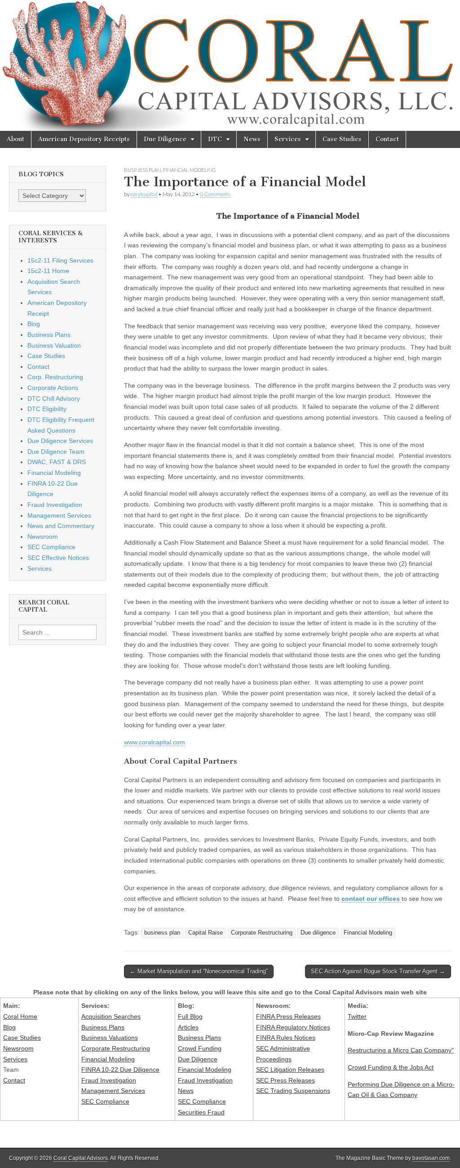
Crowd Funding (199, 1048)
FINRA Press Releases (288, 1016)
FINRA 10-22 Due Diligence (120, 1069)
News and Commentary (60, 525)
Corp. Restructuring (55, 376)
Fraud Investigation (54, 504)
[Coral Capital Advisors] (230, 65)
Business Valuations (109, 1037)
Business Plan (142, 170)
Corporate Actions (52, 387)
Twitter (357, 1016)
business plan (162, 933)
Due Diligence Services (60, 440)
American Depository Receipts (84, 139)
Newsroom (42, 536)
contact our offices (371, 898)
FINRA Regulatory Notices (293, 1027)
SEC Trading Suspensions (293, 1090)
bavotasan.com (431, 1158)
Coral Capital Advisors (80, 1158)
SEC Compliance (51, 546)
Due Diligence (165, 139)
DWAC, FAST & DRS (56, 461)
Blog (33, 323)
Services (287, 139)
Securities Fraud (201, 1112)
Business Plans (49, 334)
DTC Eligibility (46, 408)
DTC (215, 139)
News (252, 139)
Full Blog (190, 1016)
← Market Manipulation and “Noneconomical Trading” (199, 971)
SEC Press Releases (285, 1080)
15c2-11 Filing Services (60, 260)
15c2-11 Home (48, 270)
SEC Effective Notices (58, 557)
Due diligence (318, 933)
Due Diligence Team (55, 451)
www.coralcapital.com (154, 742)
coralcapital (144, 194)
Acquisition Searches (111, 1016)
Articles (188, 1027)
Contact (387, 139)
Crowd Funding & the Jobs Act (390, 1067)
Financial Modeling (189, 170)
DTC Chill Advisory (53, 398)
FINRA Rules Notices (285, 1037)
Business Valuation (54, 345)
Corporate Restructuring (261, 933)
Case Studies (342, 139)
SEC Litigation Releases (290, 1069)
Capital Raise (205, 933)
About (15, 139)
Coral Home (20, 1016)
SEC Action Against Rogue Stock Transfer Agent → (378, 971)
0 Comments (215, 194)
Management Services (59, 515)
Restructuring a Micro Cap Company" (401, 1050)
